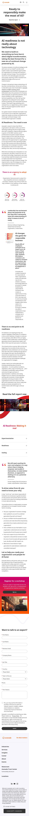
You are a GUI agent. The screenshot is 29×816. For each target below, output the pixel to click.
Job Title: (4, 662)
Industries (5, 747)
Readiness (5, 445)
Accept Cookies (15, 811)
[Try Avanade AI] (20, 2)
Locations (5, 776)
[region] (14, 801)
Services (4, 750)
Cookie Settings (10, 806)
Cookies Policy (20, 801)
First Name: (5, 635)
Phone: (3, 683)
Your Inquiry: (6, 689)
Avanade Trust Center (9, 769)
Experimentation (8, 438)
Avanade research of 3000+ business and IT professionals (14, 89)
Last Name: (5, 641)
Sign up (14, 592)
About (4, 759)
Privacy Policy (15, 716)
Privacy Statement (6, 803)
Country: (4, 669)
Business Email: (6, 648)
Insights (4, 753)
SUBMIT (14, 728)
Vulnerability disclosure (8, 771)
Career (4, 756)
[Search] (23, 2)
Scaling (4, 453)
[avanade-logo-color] (6, 2)
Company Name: (6, 655)
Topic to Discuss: (7, 676)
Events (4, 762)
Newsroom (5, 767)
